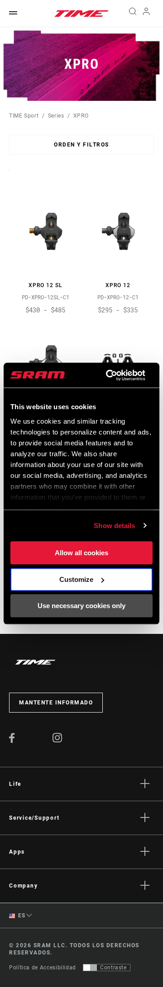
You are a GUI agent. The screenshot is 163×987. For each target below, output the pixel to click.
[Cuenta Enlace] (146, 13)
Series (56, 116)
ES (21, 915)
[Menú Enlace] (13, 13)
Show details (114, 525)
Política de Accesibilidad (42, 967)
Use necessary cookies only (81, 605)
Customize (76, 579)
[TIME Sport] (81, 13)
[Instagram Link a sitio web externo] (57, 740)
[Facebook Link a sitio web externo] (12, 740)
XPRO (81, 116)
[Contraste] (90, 967)
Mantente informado (56, 702)
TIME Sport (23, 116)
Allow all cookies (81, 553)
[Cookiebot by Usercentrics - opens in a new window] (108, 375)
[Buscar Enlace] (132, 14)
